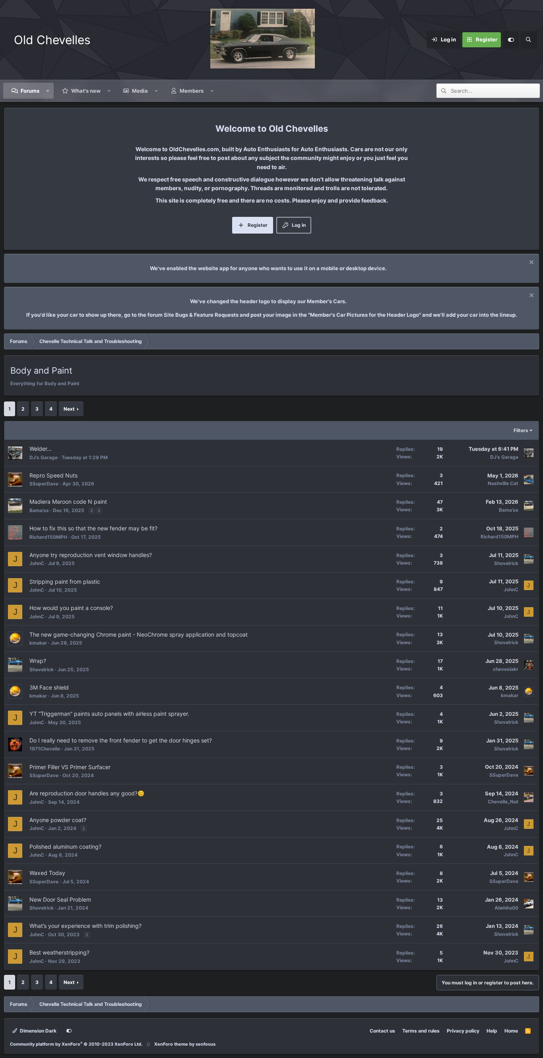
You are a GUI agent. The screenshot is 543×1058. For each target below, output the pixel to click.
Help (492, 1031)
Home (511, 1031)
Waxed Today (47, 872)
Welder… (40, 448)
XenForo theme (171, 1044)
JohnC (36, 563)
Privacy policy (463, 1031)
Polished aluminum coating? (65, 846)
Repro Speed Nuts (53, 475)
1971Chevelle (44, 749)
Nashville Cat (503, 483)
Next (69, 409)
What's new (86, 91)
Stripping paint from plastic (64, 581)
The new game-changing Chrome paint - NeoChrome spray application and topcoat (138, 634)
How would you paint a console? (71, 607)
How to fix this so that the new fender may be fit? (93, 528)
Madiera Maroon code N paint (68, 501)
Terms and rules (421, 1031)
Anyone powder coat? (57, 819)
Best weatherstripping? (59, 952)
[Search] (528, 40)
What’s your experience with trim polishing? (85, 925)
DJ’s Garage (43, 457)
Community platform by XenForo (76, 1044)
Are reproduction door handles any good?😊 (86, 793)
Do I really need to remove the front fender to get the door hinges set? (120, 740)
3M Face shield (49, 687)
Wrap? (37, 660)
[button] (48, 91)
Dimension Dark (37, 1031)
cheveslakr (505, 669)
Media (140, 91)
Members (192, 91)
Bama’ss (39, 510)
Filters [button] (521, 430)
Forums (30, 91)
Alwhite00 (506, 908)
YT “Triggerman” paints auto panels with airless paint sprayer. (109, 713)
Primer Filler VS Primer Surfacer (70, 767)
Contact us (382, 1031)
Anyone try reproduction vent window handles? (90, 554)
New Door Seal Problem (60, 899)
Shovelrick (506, 563)
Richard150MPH (48, 537)
